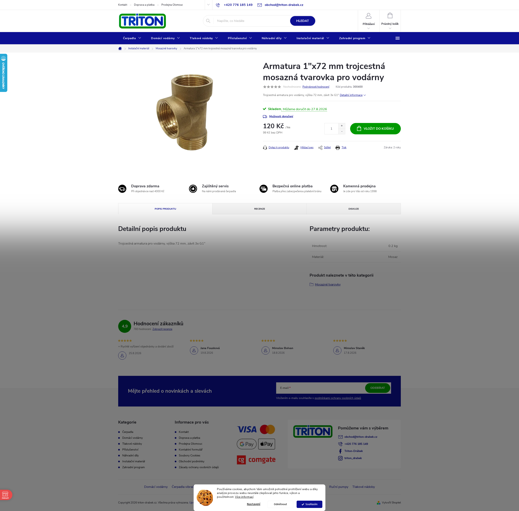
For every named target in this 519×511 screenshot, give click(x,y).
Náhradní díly (130, 455)
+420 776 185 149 (356, 444)
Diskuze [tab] (354, 208)
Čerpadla (127, 432)
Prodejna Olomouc (172, 5)
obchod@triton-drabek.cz (360, 437)
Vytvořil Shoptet (391, 503)
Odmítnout (280, 504)
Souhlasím (311, 504)
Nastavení (253, 504)
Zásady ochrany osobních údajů (199, 467)
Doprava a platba (144, 5)
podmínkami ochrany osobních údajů (338, 398)
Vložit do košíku (379, 128)
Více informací (244, 497)
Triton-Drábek (353, 451)
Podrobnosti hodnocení (315, 86)
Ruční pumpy (338, 487)
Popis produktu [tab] (165, 208)
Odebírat (377, 388)
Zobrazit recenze (162, 329)
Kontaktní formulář (191, 450)
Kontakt (122, 5)
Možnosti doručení (281, 116)
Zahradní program (133, 467)
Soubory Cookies (189, 455)
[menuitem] (132, 38)
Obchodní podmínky (191, 461)
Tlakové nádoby (132, 443)
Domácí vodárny (132, 438)
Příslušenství (130, 449)
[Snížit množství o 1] (341, 131)
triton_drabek (353, 458)
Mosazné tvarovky (328, 284)
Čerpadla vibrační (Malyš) (190, 487)
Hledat (302, 21)
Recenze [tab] (259, 208)
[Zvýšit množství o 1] (341, 126)
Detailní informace (351, 95)
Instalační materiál (133, 461)
